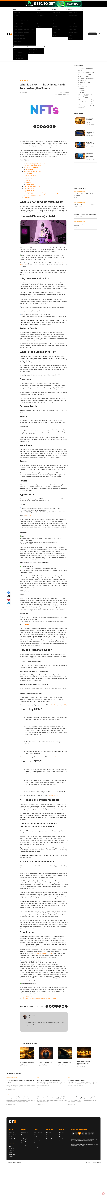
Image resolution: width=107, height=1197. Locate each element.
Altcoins (39, 9)
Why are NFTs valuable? (31, 167)
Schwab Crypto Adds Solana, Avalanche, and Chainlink (51, 1097)
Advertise (31, 52)
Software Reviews (73, 32)
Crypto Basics (56, 12)
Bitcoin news (12, 1132)
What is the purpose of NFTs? (32, 171)
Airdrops (55, 18)
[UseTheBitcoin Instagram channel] (86, 1133)
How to (55, 15)
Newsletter (61, 1136)
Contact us (61, 1141)
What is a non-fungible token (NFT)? (34, 164)
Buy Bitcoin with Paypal (20, 23)
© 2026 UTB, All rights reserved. (14, 1162)
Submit (30, 46)
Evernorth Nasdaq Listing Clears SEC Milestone (90, 132)
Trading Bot (37, 1147)
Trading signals (38, 1134)
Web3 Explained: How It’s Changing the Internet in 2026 (83, 1063)
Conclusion (27, 197)
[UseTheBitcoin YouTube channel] (79, 1133)
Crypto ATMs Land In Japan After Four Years (33, 997)
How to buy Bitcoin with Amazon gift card (24, 32)
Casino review (37, 1141)
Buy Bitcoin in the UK (19, 35)
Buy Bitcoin (16, 15)
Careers (61, 1134)
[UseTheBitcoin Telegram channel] (76, 1133)
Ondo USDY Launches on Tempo (76, 1080)
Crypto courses (50, 1134)
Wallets (55, 26)
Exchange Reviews (73, 23)
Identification (29, 179)
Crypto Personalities (19, 58)
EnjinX (26, 594)
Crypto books (49, 1136)
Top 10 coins (12, 1148)
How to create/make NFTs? (32, 186)
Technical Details (30, 169)
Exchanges (56, 23)
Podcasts (16, 49)
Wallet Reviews (73, 29)
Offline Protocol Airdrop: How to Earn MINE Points (85, 204)
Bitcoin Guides (17, 41)
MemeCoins (40, 23)
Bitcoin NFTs (17, 44)
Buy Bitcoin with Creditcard (21, 21)
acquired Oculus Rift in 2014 (43, 953)
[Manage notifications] (103, 1193)
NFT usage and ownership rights (33, 192)
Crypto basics (25, 1132)
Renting (27, 177)
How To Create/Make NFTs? (59, 705)
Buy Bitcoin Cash (18, 26)
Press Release (33, 49)
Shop (45, 46)
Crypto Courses (18, 52)
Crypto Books (17, 55)
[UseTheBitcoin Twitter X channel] (82, 1133)
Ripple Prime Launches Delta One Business (90, 144)
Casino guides (25, 1138)
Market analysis (38, 1132)
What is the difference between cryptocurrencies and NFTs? (41, 194)
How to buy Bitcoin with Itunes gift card (24, 29)
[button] (35, 9)
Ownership (28, 173)
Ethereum (39, 18)
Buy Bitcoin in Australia (19, 38)
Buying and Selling (30, 175)
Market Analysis (73, 12)
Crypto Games (56, 29)
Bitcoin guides (12, 1136)
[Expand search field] (99, 34)
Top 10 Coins (40, 15)
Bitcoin (14, 9)
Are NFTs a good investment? (32, 196)
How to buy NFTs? (29, 188)
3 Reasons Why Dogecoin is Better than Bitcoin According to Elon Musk (40, 998)
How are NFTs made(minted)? (32, 165)
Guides (54, 9)
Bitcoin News (17, 12)
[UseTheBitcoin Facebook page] (73, 1133)
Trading (55, 32)
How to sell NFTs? (29, 190)
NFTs (54, 35)
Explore (70, 9)
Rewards (28, 182)
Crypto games (25, 1145)
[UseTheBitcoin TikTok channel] (92, 1133)
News (38, 12)
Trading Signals (73, 15)
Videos (70, 35)
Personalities (49, 1138)
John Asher (24, 92)
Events (70, 18)
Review (36, 1138)
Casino (55, 21)
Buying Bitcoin (17, 18)
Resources (15, 46)
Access (27, 180)
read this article (53, 757)
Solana (39, 21)
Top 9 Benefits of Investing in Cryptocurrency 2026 (81, 1097)
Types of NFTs (29, 184)
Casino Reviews (73, 26)
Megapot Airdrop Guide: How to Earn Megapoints (85, 214)
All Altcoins (40, 26)
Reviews (71, 21)
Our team (61, 1132)
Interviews (71, 38)
